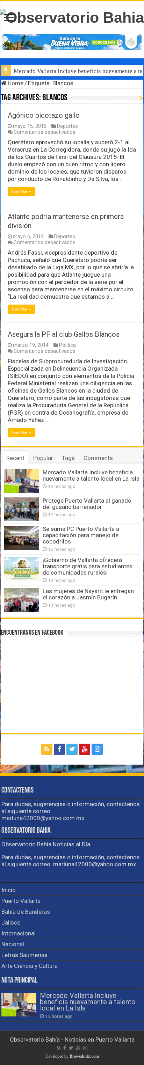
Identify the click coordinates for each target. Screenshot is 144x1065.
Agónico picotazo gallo (44, 115)
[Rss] (46, 749)
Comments (98, 457)
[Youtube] (84, 749)
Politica (67, 345)
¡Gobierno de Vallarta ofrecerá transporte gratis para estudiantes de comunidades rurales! (87, 566)
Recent (15, 457)
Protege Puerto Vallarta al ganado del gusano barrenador (87, 503)
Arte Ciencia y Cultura (29, 965)
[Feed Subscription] (141, 98)
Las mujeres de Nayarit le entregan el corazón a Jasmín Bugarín (88, 594)
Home (14, 83)
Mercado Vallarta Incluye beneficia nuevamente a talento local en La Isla (91, 475)
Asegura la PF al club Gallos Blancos (64, 334)
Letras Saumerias (24, 954)
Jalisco (11, 922)
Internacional (18, 933)
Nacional (12, 944)
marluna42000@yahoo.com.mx (42, 818)
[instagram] (97, 749)
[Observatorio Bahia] (72, 16)
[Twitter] (72, 749)
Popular (43, 457)
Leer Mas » (21, 191)
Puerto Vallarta (21, 900)
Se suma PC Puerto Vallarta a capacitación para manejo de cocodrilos (81, 535)
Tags (68, 457)
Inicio (8, 890)
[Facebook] (59, 749)
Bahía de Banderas (25, 911)
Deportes (67, 126)
